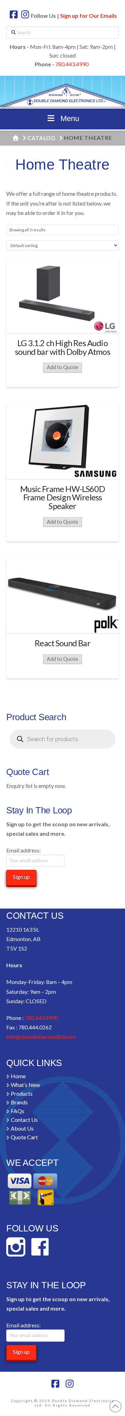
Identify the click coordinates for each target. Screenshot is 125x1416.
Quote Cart (24, 1137)
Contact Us (24, 1119)
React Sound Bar (62, 643)
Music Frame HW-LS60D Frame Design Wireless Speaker (62, 497)
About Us (22, 1128)
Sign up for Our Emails (88, 15)
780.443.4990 (72, 64)
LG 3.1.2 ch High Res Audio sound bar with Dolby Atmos (62, 347)
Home (18, 1076)
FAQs (17, 1111)
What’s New (25, 1084)
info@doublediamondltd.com (41, 1036)
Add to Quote (62, 367)
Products (22, 1093)
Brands (19, 1102)
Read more (62, 322)
